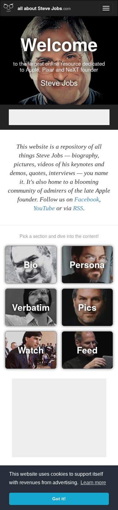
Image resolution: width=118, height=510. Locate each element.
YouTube (44, 208)
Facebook (86, 199)
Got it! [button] (59, 498)
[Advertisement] (59, 117)
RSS (78, 208)
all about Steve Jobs (44, 8)
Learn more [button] (93, 482)
